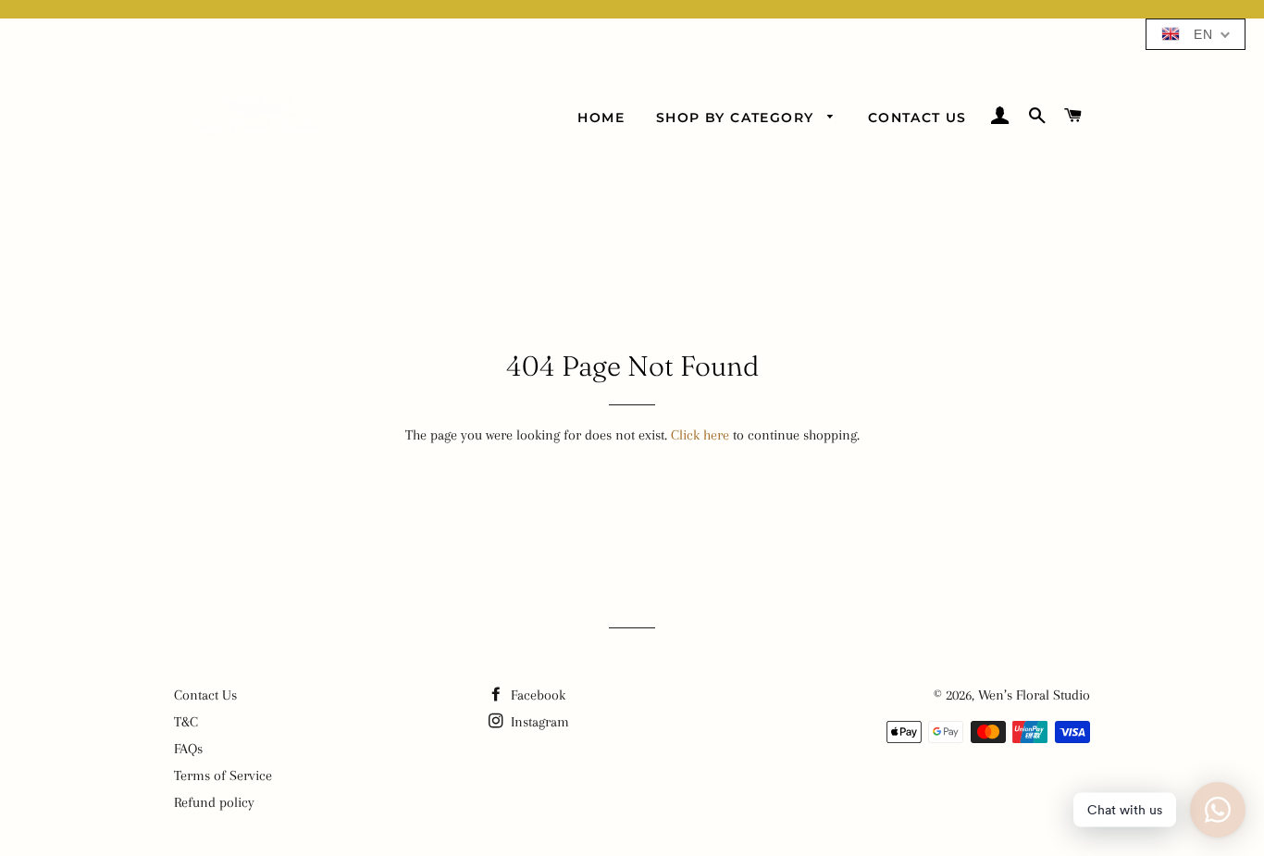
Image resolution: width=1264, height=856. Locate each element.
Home (601, 117)
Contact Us (917, 117)
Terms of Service (223, 775)
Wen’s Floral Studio (1034, 695)
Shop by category (737, 117)
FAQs (188, 748)
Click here (700, 435)
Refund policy (214, 802)
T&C (186, 721)
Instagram (538, 721)
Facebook (536, 695)
